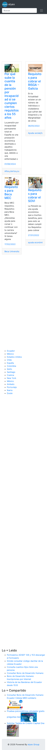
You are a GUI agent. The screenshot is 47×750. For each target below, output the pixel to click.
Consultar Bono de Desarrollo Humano (25, 673)
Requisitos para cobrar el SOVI (34, 195)
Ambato (10, 384)
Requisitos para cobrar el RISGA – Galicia (34, 81)
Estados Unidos (14, 357)
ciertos (13, 171)
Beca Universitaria (13, 251)
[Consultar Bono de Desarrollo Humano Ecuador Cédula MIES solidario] (15, 704)
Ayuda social (34, 133)
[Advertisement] (23, 37)
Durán (10, 393)
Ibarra (9, 390)
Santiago (11, 372)
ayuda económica (36, 242)
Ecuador (11, 351)
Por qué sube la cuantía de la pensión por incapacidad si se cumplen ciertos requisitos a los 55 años (12, 96)
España (10, 363)
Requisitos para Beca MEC (11, 192)
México (10, 354)
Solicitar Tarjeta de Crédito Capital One (25, 723)
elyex (11, 4)
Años (7, 171)
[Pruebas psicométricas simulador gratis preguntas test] (29, 717)
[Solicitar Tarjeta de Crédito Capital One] (13, 730)
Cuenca (10, 375)
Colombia (11, 366)
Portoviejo (12, 387)
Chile (9, 360)
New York (11, 378)
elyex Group (33, 744)
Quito (9, 369)
